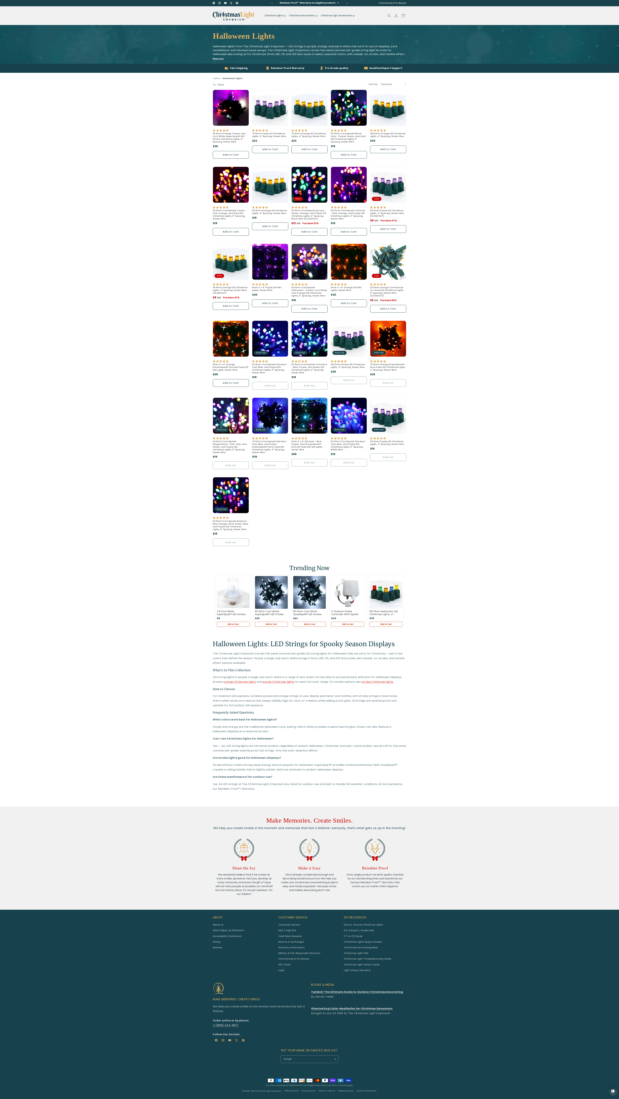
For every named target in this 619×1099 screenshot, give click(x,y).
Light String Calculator (357, 970)
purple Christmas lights (278, 682)
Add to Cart (233, 624)
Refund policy (292, 1090)
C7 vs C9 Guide (353, 936)
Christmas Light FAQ (356, 953)
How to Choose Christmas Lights (363, 924)
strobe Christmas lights (377, 682)
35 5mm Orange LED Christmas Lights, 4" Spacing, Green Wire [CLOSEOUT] (230, 290)
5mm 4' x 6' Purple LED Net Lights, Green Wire (266, 289)
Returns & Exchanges (291, 941)
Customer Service (289, 924)
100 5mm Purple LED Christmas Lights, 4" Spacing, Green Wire (348, 366)
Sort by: (373, 84)
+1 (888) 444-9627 (225, 1025)
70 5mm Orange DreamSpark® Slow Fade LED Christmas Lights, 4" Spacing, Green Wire (388, 367)
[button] (389, 15)
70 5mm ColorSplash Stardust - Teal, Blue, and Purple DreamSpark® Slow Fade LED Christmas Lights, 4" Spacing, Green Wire (269, 447)
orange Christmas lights (239, 682)
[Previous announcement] (271, 3)
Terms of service (327, 1090)
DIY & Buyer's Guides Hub (359, 930)
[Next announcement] (347, 3)
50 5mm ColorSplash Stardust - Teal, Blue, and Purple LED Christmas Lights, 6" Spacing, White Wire (348, 445)
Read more (218, 58)
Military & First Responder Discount (299, 953)
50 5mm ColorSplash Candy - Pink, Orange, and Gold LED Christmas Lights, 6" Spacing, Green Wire (229, 214)
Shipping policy (345, 1090)
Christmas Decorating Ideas (361, 947)
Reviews (217, 947)
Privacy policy (308, 1090)
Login (281, 970)
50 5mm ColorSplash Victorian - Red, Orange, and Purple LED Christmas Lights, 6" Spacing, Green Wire (348, 214)
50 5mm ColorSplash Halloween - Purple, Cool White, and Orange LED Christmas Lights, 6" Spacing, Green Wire (309, 291)
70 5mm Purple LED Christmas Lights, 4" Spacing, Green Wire (269, 135)
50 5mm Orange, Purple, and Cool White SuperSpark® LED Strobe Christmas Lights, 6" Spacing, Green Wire (229, 137)
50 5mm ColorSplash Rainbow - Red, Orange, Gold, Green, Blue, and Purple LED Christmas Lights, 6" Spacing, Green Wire (231, 525)
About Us (218, 924)
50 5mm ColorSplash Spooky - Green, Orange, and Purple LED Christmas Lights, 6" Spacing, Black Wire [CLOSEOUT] (308, 214)
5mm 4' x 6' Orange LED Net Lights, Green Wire (346, 289)
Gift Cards (284, 964)
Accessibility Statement (227, 936)
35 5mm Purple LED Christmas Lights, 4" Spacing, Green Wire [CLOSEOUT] (387, 213)
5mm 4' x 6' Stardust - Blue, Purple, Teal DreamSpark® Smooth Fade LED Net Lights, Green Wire (307, 445)
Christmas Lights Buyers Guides (363, 941)
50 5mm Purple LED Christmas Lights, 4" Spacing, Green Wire (387, 443)
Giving (216, 941)
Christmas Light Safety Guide (361, 964)
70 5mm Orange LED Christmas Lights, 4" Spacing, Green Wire (308, 135)
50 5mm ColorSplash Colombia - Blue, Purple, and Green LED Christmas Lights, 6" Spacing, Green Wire (309, 368)
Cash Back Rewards (290, 936)
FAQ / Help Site (287, 930)
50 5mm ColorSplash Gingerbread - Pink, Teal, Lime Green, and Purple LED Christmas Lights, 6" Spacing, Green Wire (230, 447)
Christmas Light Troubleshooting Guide (367, 958)
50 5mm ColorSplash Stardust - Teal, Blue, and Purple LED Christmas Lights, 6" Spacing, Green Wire (270, 368)
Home (216, 78)
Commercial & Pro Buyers (294, 958)
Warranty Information (291, 947)
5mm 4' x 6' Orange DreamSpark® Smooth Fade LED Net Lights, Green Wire (230, 367)
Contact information (366, 1090)
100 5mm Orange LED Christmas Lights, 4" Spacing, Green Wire (388, 135)
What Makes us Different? (228, 930)
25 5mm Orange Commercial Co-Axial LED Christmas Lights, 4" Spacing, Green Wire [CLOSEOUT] (387, 291)
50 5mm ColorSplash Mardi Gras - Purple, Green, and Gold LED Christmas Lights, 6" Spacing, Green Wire (348, 137)
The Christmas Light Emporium (266, 1091)
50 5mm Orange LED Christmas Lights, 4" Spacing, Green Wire (269, 212)
